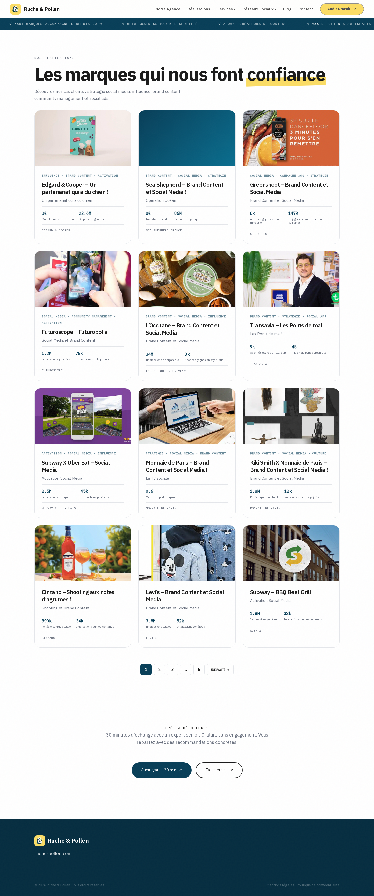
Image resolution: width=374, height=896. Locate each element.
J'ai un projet (219, 770)
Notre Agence (167, 9)
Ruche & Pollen (41, 9)
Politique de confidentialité (318, 885)
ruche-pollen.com (53, 854)
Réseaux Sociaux (259, 9)
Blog (287, 9)
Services (226, 9)
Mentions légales (280, 885)
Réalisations (199, 9)
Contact (305, 9)
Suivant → (220, 669)
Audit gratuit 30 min (161, 770)
